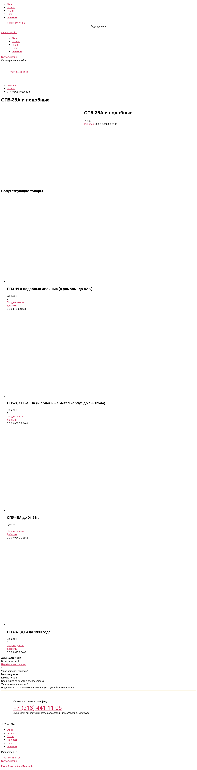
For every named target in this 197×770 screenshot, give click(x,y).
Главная (11, 85)
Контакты (12, 17)
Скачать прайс (9, 32)
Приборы (12, 739)
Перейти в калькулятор (13, 664)
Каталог (11, 7)
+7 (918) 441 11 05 (15, 23)
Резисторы (90, 124)
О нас (10, 4)
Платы (10, 10)
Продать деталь (15, 302)
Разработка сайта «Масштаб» (17, 766)
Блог (9, 14)
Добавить (12, 305)
